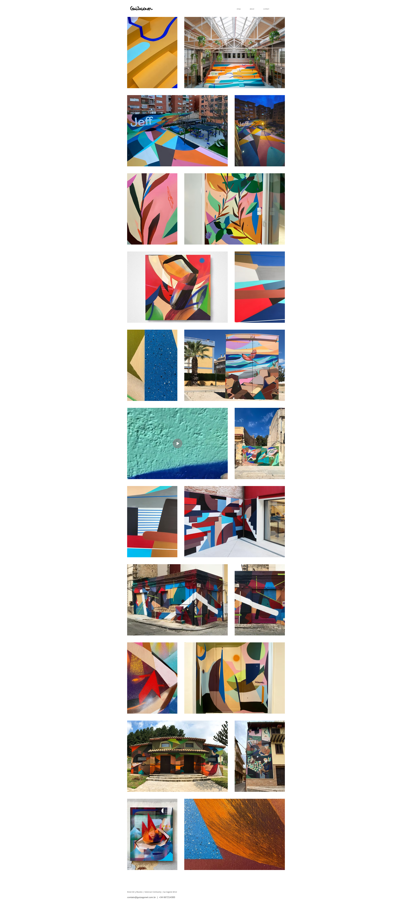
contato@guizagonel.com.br (141, 897)
